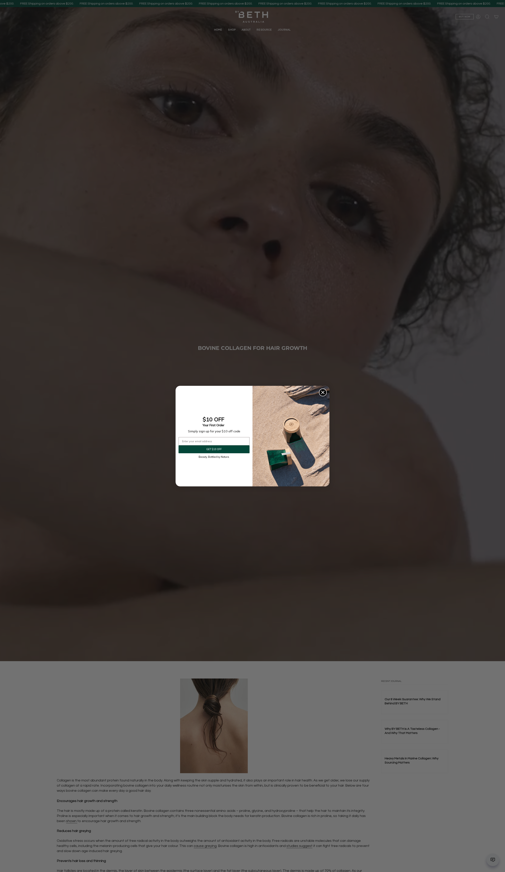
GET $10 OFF (214, 449)
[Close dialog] (322, 392)
